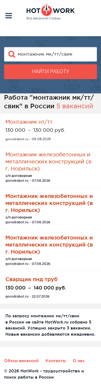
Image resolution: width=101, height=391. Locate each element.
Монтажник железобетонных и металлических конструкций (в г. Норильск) (48, 161)
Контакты (56, 360)
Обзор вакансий (21, 360)
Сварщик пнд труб (31, 279)
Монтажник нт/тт (29, 122)
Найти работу (50, 71)
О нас (79, 360)
